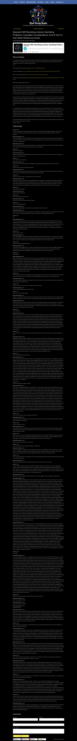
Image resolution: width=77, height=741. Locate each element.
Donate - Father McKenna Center (37, 68)
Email (14, 722)
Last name (41, 717)
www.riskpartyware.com (18, 687)
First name (15, 717)
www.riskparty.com (43, 316)
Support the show (17, 122)
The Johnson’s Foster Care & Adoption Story (38, 74)
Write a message (16, 727)
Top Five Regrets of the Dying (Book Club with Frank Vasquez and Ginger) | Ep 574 (41, 71)
